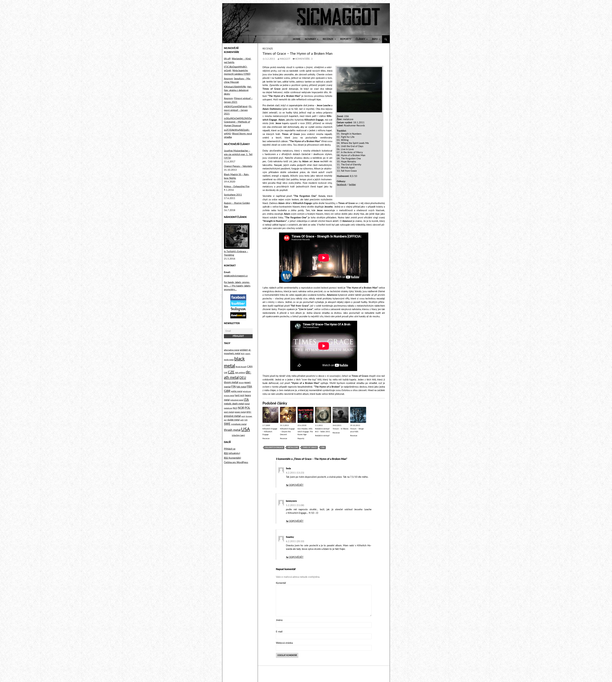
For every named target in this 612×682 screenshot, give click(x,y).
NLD (235, 408)
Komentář (281, 583)
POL (247, 407)
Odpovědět (296, 485)
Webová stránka (284, 643)
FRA (249, 386)
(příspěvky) (232, 453)
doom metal (231, 382)
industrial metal (236, 400)
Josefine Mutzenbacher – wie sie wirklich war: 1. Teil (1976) (238, 154)
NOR (241, 407)
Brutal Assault (241, 367)
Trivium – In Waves (340, 429)
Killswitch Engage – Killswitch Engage (269, 431)
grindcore (247, 391)
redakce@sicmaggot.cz (236, 276)
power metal (240, 412)
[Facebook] (238, 297)
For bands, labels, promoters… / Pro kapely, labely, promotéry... (237, 286)
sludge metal (233, 420)
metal (247, 404)
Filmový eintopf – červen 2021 (238, 110)
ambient (244, 350)
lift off (227, 59)
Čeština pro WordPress (236, 462)
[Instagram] (238, 309)
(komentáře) (232, 458)
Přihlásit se (229, 449)
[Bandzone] (238, 315)
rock (243, 416)
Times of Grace (309, 447)
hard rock (239, 395)
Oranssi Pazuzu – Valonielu (238, 166)
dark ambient (240, 373)
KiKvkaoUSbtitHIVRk (235, 87)
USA (323, 447)
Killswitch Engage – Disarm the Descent (287, 431)
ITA (246, 399)
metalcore (293, 447)
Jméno (279, 620)
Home (296, 39)
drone (241, 383)
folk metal (241, 387)
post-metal (229, 412)
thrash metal (232, 430)
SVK (246, 420)
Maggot (285, 59)
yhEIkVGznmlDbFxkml (235, 106)
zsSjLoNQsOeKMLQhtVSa (237, 118)
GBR (227, 391)
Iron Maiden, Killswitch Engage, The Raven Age (305, 431)
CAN (249, 366)
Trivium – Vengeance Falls (357, 430)
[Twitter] (238, 303)
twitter (352, 184)
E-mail (279, 631)
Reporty (345, 39)
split (242, 420)
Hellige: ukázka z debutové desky (238, 90)
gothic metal (236, 391)
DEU (242, 377)
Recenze (267, 49)
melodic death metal (234, 404)
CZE (231, 372)
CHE (225, 373)
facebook (341, 184)
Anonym (228, 79)
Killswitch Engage (274, 447)
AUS (243, 354)
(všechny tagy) (238, 435)
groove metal (229, 396)
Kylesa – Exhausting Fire (236, 186)
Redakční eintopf (322, 436)
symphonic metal (238, 424)
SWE (227, 424)
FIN (233, 386)
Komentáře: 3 (304, 59)
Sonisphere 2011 (233, 195)
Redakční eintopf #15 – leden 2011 (322, 430)
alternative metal (231, 350)
